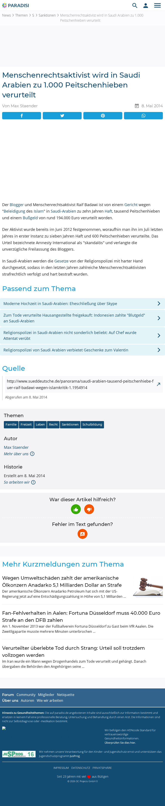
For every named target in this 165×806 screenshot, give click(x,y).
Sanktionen (47, 15)
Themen (21, 15)
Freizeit (26, 424)
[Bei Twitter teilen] (62, 115)
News (6, 15)
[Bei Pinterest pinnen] (102, 115)
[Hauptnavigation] (157, 5)
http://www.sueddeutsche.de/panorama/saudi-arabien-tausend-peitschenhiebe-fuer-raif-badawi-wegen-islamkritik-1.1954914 (80, 384)
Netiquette (65, 694)
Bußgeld (30, 217)
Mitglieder (46, 694)
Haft (108, 211)
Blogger (17, 204)
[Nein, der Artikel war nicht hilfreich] (89, 509)
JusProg (75, 756)
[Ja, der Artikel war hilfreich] (76, 509)
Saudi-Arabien (63, 211)
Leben (40, 424)
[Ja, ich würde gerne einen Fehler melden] (82, 534)
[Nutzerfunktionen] (145, 5)
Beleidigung (14, 211)
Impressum (61, 768)
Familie (11, 424)
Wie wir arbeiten (50, 700)
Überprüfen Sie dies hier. (120, 743)
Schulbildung (92, 424)
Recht (53, 424)
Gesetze (61, 261)
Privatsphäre (102, 768)
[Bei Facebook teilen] (21, 115)
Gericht (131, 204)
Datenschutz (80, 768)
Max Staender (16, 447)
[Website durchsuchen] (135, 5)
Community (26, 694)
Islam (39, 211)
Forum (8, 695)
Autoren (27, 700)
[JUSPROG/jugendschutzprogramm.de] (19, 753)
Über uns (10, 701)
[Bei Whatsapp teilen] (143, 115)
